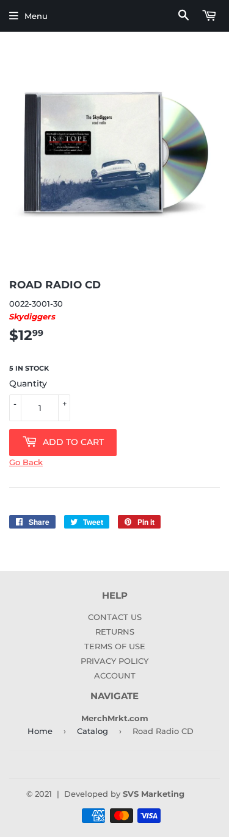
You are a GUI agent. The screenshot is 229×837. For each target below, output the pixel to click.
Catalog (92, 731)
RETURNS (114, 631)
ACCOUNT (115, 675)
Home (40, 731)
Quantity (28, 383)
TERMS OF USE (114, 646)
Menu (36, 16)
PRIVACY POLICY (114, 661)
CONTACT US (115, 617)
